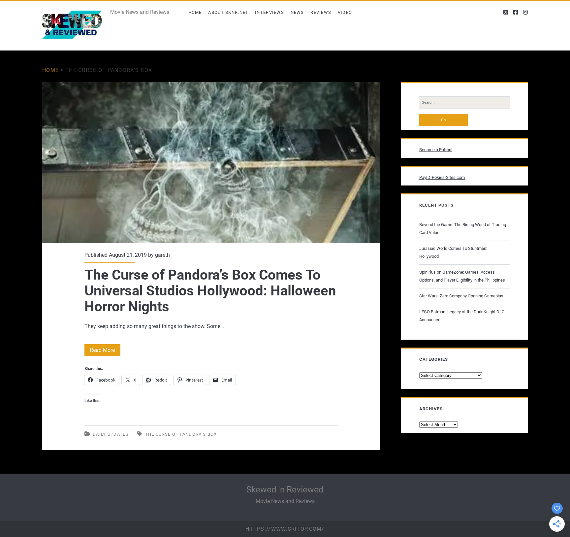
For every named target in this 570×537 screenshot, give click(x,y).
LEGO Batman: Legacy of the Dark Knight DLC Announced (461, 315)
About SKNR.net (228, 12)
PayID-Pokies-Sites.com (442, 177)
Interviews (269, 12)
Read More (105, 351)
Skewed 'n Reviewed (285, 489)
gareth (162, 255)
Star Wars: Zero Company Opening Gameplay (461, 295)
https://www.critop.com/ (284, 529)
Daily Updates (111, 434)
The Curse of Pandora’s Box (181, 434)
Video (345, 12)
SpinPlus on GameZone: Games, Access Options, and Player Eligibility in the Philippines (462, 276)
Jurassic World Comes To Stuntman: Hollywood (453, 252)
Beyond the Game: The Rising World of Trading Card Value (462, 228)
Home (195, 12)
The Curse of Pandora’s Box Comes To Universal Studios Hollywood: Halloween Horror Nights (211, 162)
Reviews (320, 12)
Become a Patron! (435, 149)
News (297, 12)
